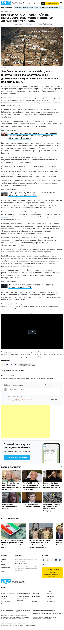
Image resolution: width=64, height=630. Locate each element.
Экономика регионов (7, 604)
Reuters (24, 91)
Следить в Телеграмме (18, 457)
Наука (34, 591)
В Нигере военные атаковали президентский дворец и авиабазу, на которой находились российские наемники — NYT (40, 545)
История (49, 593)
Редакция (4, 562)
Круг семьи (50, 596)
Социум (49, 591)
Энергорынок (5, 598)
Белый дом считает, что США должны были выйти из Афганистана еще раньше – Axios (31, 194)
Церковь (34, 598)
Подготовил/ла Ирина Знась (13, 371)
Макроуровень (5, 596)
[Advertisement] (25, 421)
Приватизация (5, 601)
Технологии (35, 593)
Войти (38, 3)
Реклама (3, 564)
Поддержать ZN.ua (52, 3)
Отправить (54, 400)
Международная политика (8, 593)
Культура (34, 601)
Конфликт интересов (23, 596)
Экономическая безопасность (21, 599)
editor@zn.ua (18, 570)
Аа (43, 3)
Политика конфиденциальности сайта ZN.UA (13, 623)
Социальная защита (22, 591)
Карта (3, 571)
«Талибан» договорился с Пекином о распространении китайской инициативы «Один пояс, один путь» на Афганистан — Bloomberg (32, 135)
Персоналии (20, 603)
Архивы (3, 559)
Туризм (49, 598)
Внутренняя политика (7, 591)
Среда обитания (36, 596)
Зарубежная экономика (23, 593)
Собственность (51, 601)
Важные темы (6, 7)
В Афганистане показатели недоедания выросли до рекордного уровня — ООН (31, 286)
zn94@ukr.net (36, 566)
